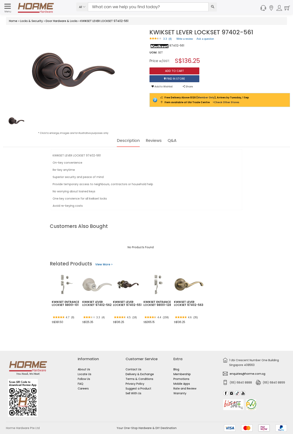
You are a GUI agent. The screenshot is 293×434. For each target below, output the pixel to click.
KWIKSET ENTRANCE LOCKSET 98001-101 (65, 303)
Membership (182, 374)
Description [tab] (128, 140)
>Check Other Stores (226, 102)
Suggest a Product (138, 389)
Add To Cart (174, 71)
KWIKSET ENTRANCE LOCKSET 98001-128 (157, 303)
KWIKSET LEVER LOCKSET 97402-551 (127, 303)
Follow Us (84, 379)
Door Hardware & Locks (62, 21)
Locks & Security (31, 21)
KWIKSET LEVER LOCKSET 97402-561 (104, 21)
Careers (83, 389)
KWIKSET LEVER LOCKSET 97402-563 (188, 303)
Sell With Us (133, 393)
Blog (176, 369)
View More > (104, 264)
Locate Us (84, 374)
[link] (155, 38)
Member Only (206, 97)
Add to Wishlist (163, 86)
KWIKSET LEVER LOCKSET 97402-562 (97, 303)
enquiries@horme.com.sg (247, 374)
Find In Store (175, 79)
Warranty (179, 393)
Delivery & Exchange (140, 374)
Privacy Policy (135, 384)
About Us (84, 369)
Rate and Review (184, 389)
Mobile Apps (181, 384)
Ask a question (205, 38)
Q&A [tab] (172, 140)
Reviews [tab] (154, 140)
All (81, 7)
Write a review (184, 39)
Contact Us (133, 369)
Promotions (181, 379)
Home (13, 21)
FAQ (80, 384)
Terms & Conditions (139, 379)
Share (189, 86)
